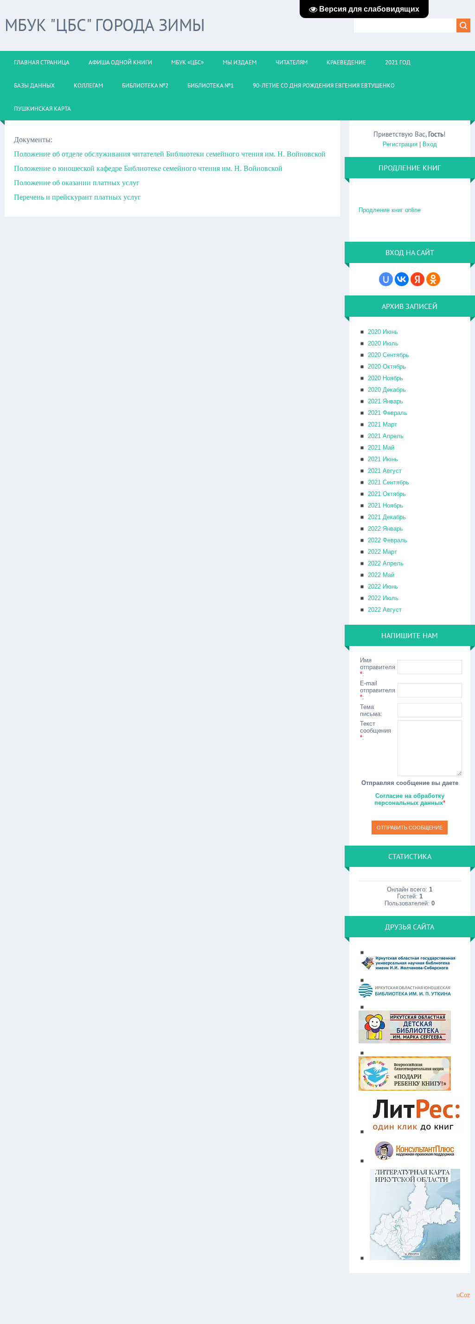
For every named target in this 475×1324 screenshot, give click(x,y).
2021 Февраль (387, 412)
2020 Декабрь (387, 389)
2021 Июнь (383, 459)
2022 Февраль (387, 540)
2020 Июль (383, 343)
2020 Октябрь (387, 366)
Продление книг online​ (390, 210)
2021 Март (382, 424)
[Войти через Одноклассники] (433, 279)
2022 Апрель (386, 563)
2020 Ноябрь (385, 378)
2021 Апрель (386, 436)
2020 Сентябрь (388, 354)
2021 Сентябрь (388, 482)
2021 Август (385, 470)
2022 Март (382, 551)
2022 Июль (383, 598)
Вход (430, 144)
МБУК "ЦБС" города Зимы (105, 25)
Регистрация (400, 144)
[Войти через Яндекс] (417, 279)
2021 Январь (385, 401)
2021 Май (381, 447)
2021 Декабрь (387, 517)
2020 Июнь (383, 331)
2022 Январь (385, 528)
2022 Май (381, 574)
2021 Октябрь (387, 493)
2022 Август (385, 609)
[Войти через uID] (386, 279)
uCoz (463, 1295)
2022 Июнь (383, 586)
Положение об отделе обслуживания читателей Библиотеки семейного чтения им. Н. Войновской (170, 154)
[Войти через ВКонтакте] (402, 279)
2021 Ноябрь (385, 505)
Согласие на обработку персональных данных (409, 799)
